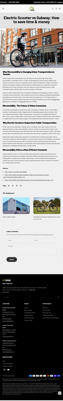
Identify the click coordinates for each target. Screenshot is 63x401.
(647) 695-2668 (6, 319)
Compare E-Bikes (7, 366)
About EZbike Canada (9, 217)
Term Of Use (46, 310)
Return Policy (28, 310)
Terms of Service (46, 234)
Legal (25, 308)
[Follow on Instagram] (4, 370)
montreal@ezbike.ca (8, 352)
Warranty (45, 308)
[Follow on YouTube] (8, 370)
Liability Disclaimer (48, 315)
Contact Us (5, 292)
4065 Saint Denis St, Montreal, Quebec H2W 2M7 (9, 345)
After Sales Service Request (51, 318)
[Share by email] (20, 185)
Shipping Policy (28, 315)
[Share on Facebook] (8, 185)
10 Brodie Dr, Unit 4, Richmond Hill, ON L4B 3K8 (8, 314)
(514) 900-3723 (6, 349)
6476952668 (32, 290)
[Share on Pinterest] (16, 185)
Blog (3, 361)
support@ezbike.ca (8, 321)
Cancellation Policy (29, 313)
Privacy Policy (36, 234)
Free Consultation (7, 363)
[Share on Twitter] (12, 185)
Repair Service (47, 313)
